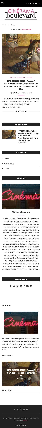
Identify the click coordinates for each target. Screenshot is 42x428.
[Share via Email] (26, 111)
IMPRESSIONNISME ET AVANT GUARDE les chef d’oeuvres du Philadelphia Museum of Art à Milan (21, 85)
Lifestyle (7, 168)
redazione (15, 93)
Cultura (6, 159)
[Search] (40, 3)
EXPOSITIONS (9, 163)
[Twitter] (28, 3)
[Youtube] (36, 3)
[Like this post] (16, 111)
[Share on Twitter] (21, 111)
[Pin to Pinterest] (23, 111)
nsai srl (25, 420)
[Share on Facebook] (18, 111)
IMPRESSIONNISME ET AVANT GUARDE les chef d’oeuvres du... (21, 373)
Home (4, 25)
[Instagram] (31, 3)
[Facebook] (26, 3)
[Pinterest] (33, 3)
